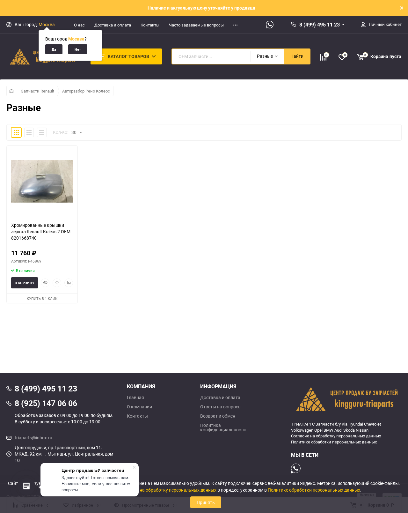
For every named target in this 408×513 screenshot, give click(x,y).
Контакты (150, 25)
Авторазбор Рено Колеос (86, 91)
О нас (79, 25)
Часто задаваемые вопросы (196, 25)
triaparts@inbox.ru (33, 438)
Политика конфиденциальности (223, 427)
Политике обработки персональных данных (334, 442)
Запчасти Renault (37, 91)
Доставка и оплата (112, 25)
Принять (206, 502)
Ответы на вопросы (221, 407)
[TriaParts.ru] (346, 399)
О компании (139, 407)
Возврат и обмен (217, 416)
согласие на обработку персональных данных (168, 490)
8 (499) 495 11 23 (319, 24)
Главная (135, 397)
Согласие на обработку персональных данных (336, 436)
